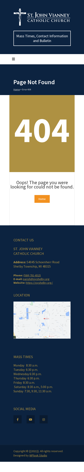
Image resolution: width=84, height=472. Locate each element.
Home (16, 89)
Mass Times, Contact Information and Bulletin (42, 38)
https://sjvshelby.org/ (39, 283)
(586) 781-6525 (32, 275)
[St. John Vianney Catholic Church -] (42, 25)
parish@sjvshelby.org (36, 279)
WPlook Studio (38, 455)
